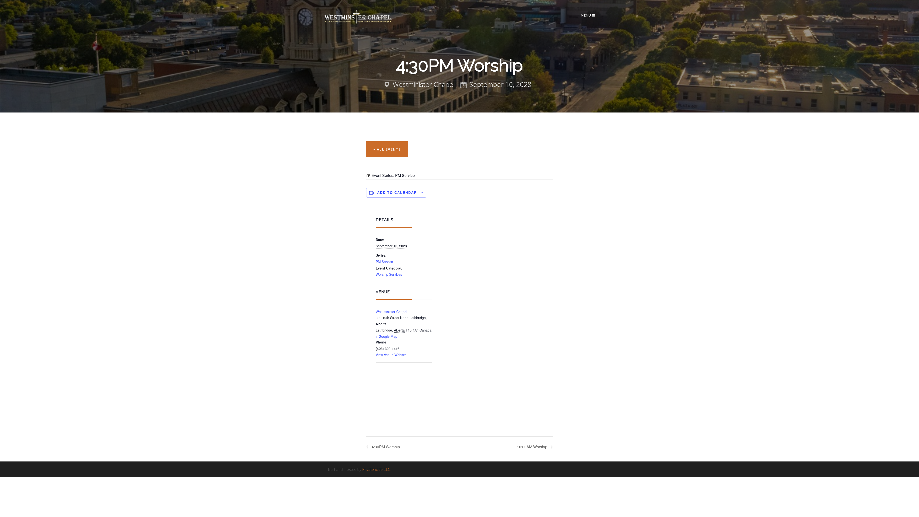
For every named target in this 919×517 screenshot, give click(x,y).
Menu (586, 15)
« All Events (387, 149)
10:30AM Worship (532, 447)
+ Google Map (386, 336)
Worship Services (389, 274)
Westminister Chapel (391, 311)
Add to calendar (397, 192)
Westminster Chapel (365, 17)
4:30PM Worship (385, 447)
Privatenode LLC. (376, 469)
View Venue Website (391, 354)
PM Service (384, 261)
